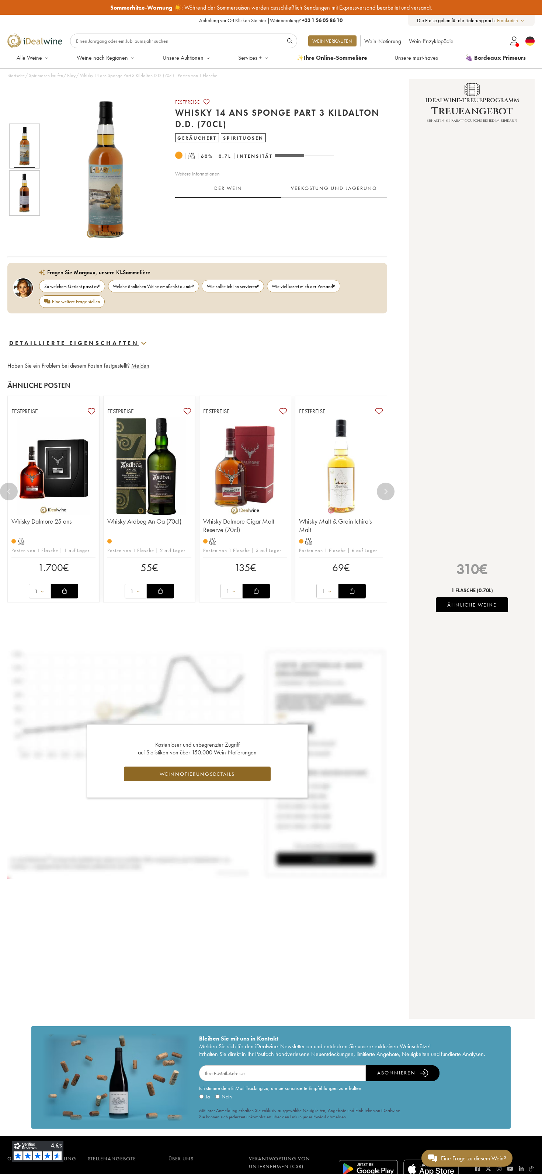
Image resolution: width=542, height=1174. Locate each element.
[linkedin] (521, 1169)
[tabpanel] (281, 220)
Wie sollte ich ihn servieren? (233, 286)
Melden (140, 365)
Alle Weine (29, 58)
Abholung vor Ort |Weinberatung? (271, 20)
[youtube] (510, 1169)
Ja (208, 1096)
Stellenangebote (112, 1158)
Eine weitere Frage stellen (76, 301)
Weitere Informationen (197, 173)
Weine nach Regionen (102, 58)
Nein (227, 1096)
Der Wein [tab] (228, 188)
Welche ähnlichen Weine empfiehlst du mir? (153, 286)
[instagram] (499, 1169)
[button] (101, 169)
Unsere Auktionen (183, 58)
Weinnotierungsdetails (197, 774)
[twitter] (488, 1169)
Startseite (16, 75)
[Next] (386, 491)
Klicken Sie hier (250, 20)
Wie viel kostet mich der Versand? (303, 286)
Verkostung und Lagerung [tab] (334, 188)
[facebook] (477, 1169)
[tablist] (281, 188)
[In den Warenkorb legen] (64, 591)
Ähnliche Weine (472, 604)
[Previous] (9, 491)
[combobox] (511, 20)
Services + (250, 58)
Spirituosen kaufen (46, 75)
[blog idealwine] (532, 1169)
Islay (71, 75)
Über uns (181, 1158)
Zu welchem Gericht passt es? (72, 286)
